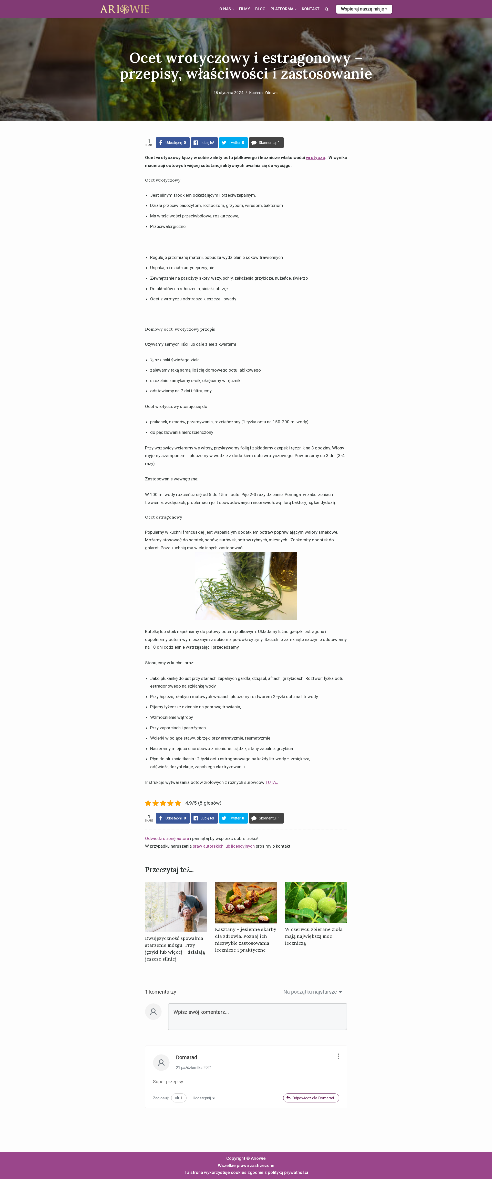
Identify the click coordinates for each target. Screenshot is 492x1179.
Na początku (297, 992)
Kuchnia (256, 92)
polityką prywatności (288, 1172)
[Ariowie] (124, 9)
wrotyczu (315, 157)
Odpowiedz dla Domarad (313, 1098)
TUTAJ (272, 782)
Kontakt (311, 9)
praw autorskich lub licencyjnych (224, 846)
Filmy (244, 9)
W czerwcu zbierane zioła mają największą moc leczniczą (314, 936)
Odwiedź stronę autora (167, 838)
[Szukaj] (327, 9)
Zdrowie (271, 92)
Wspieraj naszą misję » (364, 9)
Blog (260, 9)
